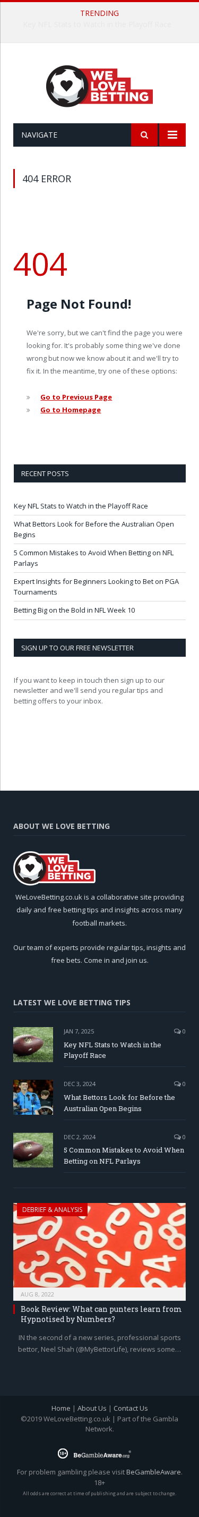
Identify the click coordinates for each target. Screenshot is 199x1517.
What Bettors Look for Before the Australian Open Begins (102, 24)
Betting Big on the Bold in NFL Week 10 (74, 610)
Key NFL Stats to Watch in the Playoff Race (81, 506)
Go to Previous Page (76, 397)
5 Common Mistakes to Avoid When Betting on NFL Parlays (124, 1155)
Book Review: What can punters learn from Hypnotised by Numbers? (101, 1314)
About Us (92, 1408)
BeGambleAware (153, 1472)
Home (61, 1408)
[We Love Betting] (99, 84)
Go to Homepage (70, 409)
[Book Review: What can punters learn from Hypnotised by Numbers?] (99, 1248)
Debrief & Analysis (52, 1209)
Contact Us (131, 1408)
